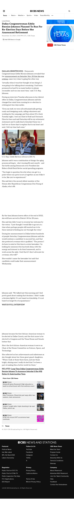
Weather (21, 15)
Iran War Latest (7, 452)
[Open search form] (69, 11)
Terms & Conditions (56, 460)
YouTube (29, 449)
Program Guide (55, 452)
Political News (6, 449)
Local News (6, 21)
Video (36, 15)
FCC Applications (8, 479)
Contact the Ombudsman (58, 484)
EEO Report (6, 482)
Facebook (29, 452)
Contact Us (54, 455)
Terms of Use (30, 479)
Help (51, 479)
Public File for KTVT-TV (10, 470)
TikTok (28, 458)
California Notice (31, 473)
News (13, 15)
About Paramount (56, 470)
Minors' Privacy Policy (33, 482)
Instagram (29, 455)
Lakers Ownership (8, 458)
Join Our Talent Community (59, 476)
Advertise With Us (56, 458)
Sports (29, 15)
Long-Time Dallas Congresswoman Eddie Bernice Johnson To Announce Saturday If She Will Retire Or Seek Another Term (23, 371)
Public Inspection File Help (11, 476)
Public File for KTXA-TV (10, 473)
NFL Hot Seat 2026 (8, 455)
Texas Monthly (45, 15)
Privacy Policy (30, 470)
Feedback (53, 482)
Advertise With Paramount (59, 473)
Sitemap (53, 463)
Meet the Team (55, 449)
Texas (5, 15)
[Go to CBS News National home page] (37, 11)
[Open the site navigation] (14, 11)
